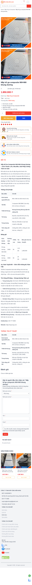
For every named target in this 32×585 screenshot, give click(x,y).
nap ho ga (7, 98)
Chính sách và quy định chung (10, 524)
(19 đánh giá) (11, 88)
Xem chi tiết (8, 477)
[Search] (29, 6)
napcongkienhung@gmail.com (10, 501)
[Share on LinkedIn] (11, 124)
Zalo (23, 118)
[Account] (27, 2)
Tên (4, 415)
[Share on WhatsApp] (1, 124)
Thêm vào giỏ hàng (18, 113)
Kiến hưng (11, 100)
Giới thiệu (4, 510)
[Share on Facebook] (3, 124)
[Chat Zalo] (29, 580)
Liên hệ (4, 512)
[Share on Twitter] (5, 124)
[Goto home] (7, 2)
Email (4, 422)
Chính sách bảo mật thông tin (9, 529)
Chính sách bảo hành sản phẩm (10, 526)
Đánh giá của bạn (7, 391)
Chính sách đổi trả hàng (8, 531)
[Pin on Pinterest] (9, 124)
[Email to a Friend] (7, 124)
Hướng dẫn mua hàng (8, 534)
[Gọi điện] (29, 576)
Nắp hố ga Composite (10, 9)
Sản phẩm (4, 517)
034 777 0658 (5, 498)
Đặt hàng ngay (8, 118)
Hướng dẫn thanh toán (8, 536)
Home (2, 9)
